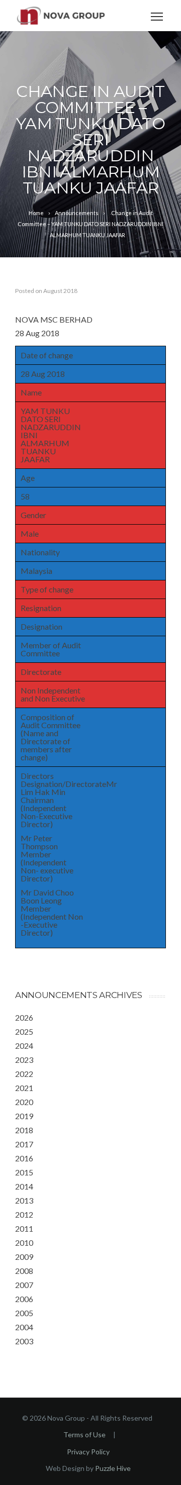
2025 (24, 1031)
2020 (24, 1102)
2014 (24, 1186)
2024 (24, 1045)
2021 (24, 1088)
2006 (24, 1299)
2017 (24, 1144)
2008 (24, 1270)
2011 (24, 1228)
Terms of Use (84, 1434)
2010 (24, 1242)
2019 (24, 1116)
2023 (24, 1059)
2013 (24, 1200)
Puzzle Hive (113, 1468)
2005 (24, 1313)
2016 (24, 1158)
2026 (24, 1017)
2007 (24, 1285)
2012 (24, 1214)
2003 (24, 1341)
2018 (24, 1130)
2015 (24, 1172)
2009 (24, 1256)
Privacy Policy (88, 1451)
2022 (24, 1073)
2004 (24, 1327)
